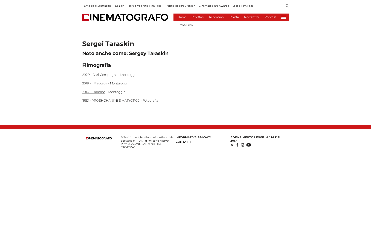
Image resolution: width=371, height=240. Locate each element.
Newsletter (251, 17)
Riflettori (198, 17)
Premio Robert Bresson (180, 5)
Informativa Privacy (193, 137)
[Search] (287, 6)
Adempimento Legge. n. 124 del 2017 (255, 139)
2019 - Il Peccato (94, 83)
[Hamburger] (283, 17)
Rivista (234, 17)
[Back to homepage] (99, 138)
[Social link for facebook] (237, 145)
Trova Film (185, 25)
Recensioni (217, 17)
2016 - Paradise (93, 92)
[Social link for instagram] (242, 145)
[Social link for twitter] (232, 145)
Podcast (270, 17)
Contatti (183, 141)
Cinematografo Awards (214, 5)
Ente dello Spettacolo (97, 5)
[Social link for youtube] (248, 145)
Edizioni (120, 5)
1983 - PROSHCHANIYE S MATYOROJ (111, 100)
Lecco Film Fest (243, 5)
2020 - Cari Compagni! (99, 75)
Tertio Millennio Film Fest (145, 5)
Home (182, 17)
